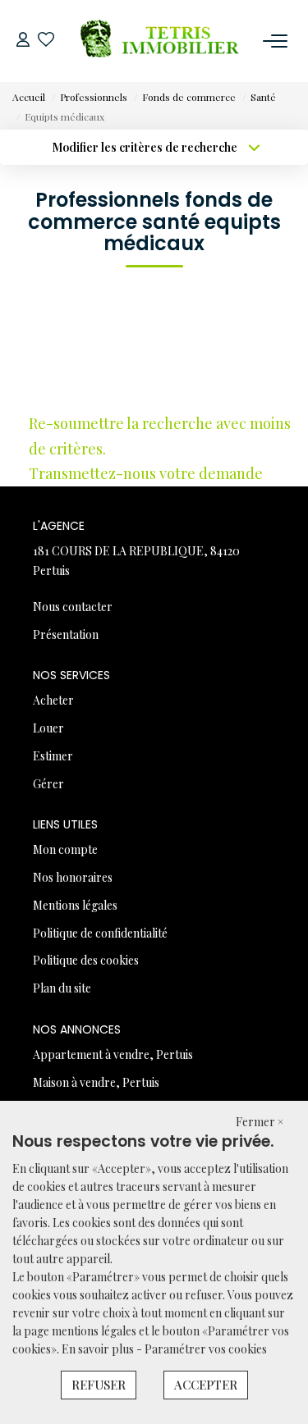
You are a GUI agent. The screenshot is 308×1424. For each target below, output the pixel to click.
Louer (48, 728)
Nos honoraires (73, 877)
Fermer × (259, 1122)
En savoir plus (99, 1349)
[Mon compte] (23, 41)
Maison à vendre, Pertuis (96, 1082)
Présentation (66, 634)
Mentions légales (75, 905)
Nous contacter (73, 606)
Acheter (53, 700)
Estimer (53, 756)
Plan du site (62, 988)
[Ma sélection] (46, 41)
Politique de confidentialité (100, 933)
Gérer (48, 784)
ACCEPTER (205, 1384)
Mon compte (65, 849)
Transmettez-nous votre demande (146, 473)
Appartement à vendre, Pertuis (113, 1054)
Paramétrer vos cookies (206, 1349)
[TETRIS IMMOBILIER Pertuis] (158, 41)
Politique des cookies (86, 960)
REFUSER (98, 1384)
